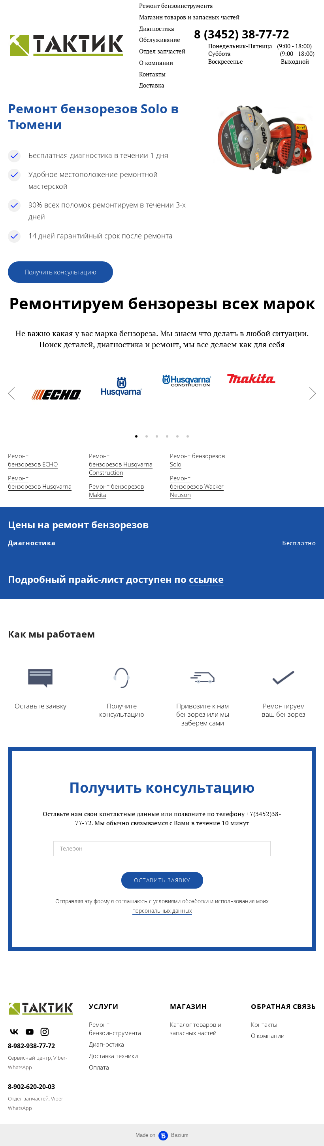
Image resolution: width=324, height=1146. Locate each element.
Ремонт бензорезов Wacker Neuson (197, 486)
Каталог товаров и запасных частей (195, 1028)
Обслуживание (159, 40)
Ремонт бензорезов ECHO (33, 460)
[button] (136, 436)
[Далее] (312, 393)
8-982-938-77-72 (31, 1046)
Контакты (152, 74)
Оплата (99, 1067)
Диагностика (156, 28)
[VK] (14, 1031)
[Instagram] (44, 1031)
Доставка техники (113, 1056)
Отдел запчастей (162, 51)
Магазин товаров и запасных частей (189, 17)
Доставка (151, 85)
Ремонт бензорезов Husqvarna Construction (121, 464)
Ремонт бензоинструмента (176, 6)
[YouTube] (29, 1031)
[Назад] (11, 393)
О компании (156, 63)
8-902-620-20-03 (31, 1086)
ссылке (206, 579)
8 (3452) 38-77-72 (241, 34)
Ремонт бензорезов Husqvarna (40, 482)
